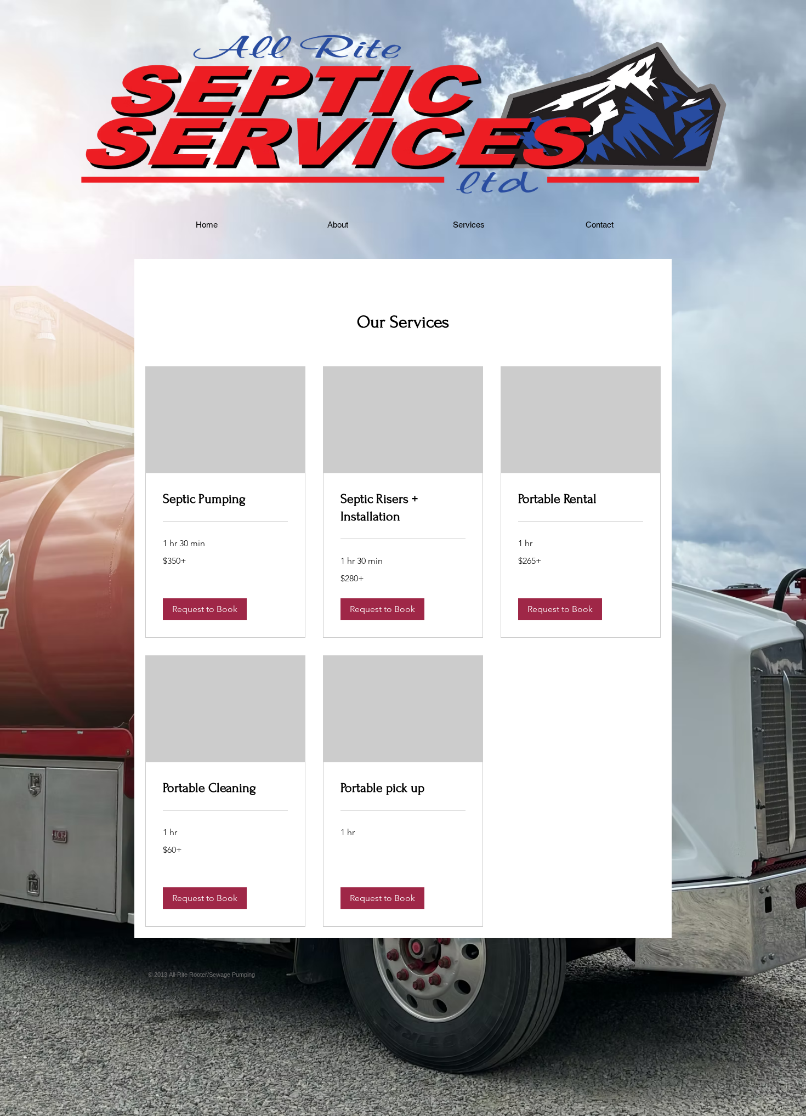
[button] (205, 609)
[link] (225, 499)
